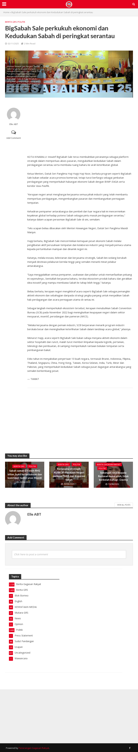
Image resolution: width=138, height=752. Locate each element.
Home (6, 12)
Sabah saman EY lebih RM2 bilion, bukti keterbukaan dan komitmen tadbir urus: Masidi (25, 474)
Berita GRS (11, 21)
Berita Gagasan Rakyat (108, 464)
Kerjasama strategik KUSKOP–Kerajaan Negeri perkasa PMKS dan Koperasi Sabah (69, 474)
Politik (21, 21)
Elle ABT (13, 124)
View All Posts (123, 505)
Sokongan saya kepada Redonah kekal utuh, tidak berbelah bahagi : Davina (113, 476)
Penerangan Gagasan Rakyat (34, 747)
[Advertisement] (80, 126)
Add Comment (13, 137)
